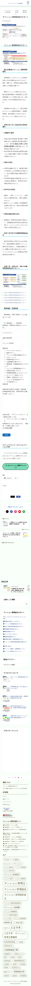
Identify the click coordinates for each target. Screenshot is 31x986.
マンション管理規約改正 (15, 897)
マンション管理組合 (15, 889)
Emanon (19, 983)
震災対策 (14, 975)
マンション (18, 864)
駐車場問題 (23, 975)
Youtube (6, 859)
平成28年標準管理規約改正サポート (15, 302)
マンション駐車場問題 (20, 918)
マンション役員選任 (12, 874)
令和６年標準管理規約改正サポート (15, 295)
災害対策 (15, 964)
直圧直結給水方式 (16, 967)
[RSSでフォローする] (23, 511)
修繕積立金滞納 (19, 922)
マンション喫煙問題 (21, 867)
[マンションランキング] (7, 815)
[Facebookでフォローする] (11, 511)
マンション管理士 (14, 883)
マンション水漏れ (8, 878)
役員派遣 (13, 957)
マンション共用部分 (8, 867)
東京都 (19, 957)
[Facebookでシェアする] (18, 497)
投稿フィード (6, 799)
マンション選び (7, 918)
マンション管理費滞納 (10, 911)
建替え (5, 957)
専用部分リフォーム (19, 954)
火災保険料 (6, 964)
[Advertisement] (15, 560)
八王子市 (16, 927)
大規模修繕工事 (11, 950)
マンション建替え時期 (9, 870)
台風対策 (21, 942)
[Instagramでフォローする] (15, 511)
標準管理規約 (7, 961)
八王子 (5, 928)
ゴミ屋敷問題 (16, 859)
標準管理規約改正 (25, 11)
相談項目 (5, 348)
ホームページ (7, 863)
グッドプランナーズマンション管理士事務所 (15, 3)
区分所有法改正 (17, 12)
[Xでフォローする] (7, 511)
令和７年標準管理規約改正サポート (15, 292)
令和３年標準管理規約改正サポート (15, 298)
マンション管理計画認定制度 (12, 903)
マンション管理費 (12, 907)
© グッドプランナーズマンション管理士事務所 (15, 981)
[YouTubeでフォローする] (19, 511)
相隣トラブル (7, 971)
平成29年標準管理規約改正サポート (15, 300)
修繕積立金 (8, 922)
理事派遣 (6, 967)
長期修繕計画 (19, 972)
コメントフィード (7, 801)
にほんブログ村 (7, 811)
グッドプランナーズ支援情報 (7, 11)
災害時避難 (22, 964)
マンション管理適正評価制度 (10, 915)
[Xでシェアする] (13, 497)
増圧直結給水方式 (8, 945)
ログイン (5, 796)
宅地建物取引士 (7, 954)
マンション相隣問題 (20, 878)
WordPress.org (6, 804)
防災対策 (6, 975)
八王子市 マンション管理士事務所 (15, 935)
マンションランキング (9, 817)
